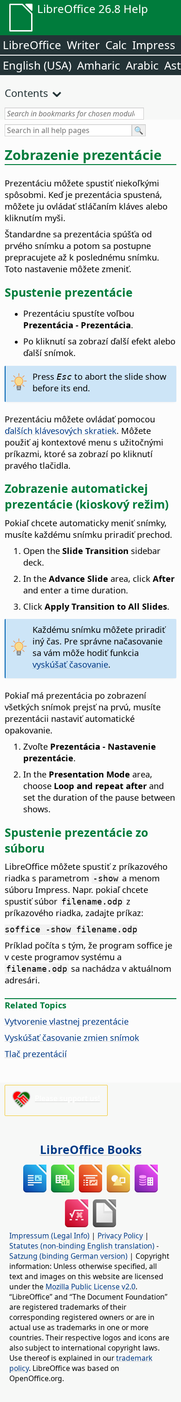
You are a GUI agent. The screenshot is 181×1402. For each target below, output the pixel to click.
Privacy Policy (120, 1235)
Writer (83, 44)
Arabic (142, 65)
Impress (153, 44)
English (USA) (37, 65)
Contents (26, 93)
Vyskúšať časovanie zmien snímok (72, 1037)
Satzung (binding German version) (68, 1256)
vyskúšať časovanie (70, 664)
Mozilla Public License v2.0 (90, 1286)
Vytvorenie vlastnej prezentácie (67, 1021)
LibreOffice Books (91, 1149)
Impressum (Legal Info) (49, 1235)
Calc (116, 44)
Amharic (98, 65)
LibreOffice (32, 44)
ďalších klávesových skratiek (60, 430)
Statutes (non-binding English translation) (82, 1246)
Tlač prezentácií (36, 1053)
